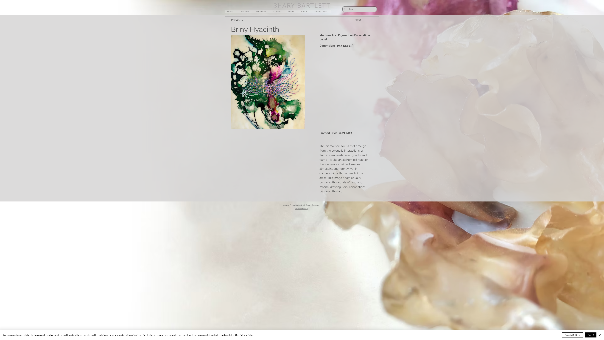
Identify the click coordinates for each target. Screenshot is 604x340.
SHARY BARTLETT (302, 5)
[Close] (600, 334)
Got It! (591, 335)
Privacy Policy (301, 208)
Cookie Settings (572, 335)
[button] (245, 11)
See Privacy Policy (244, 335)
